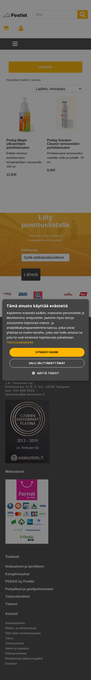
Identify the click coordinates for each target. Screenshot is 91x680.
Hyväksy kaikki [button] (47, 352)
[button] (45, 373)
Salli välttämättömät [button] (47, 363)
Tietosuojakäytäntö (20, 342)
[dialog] (45, 340)
